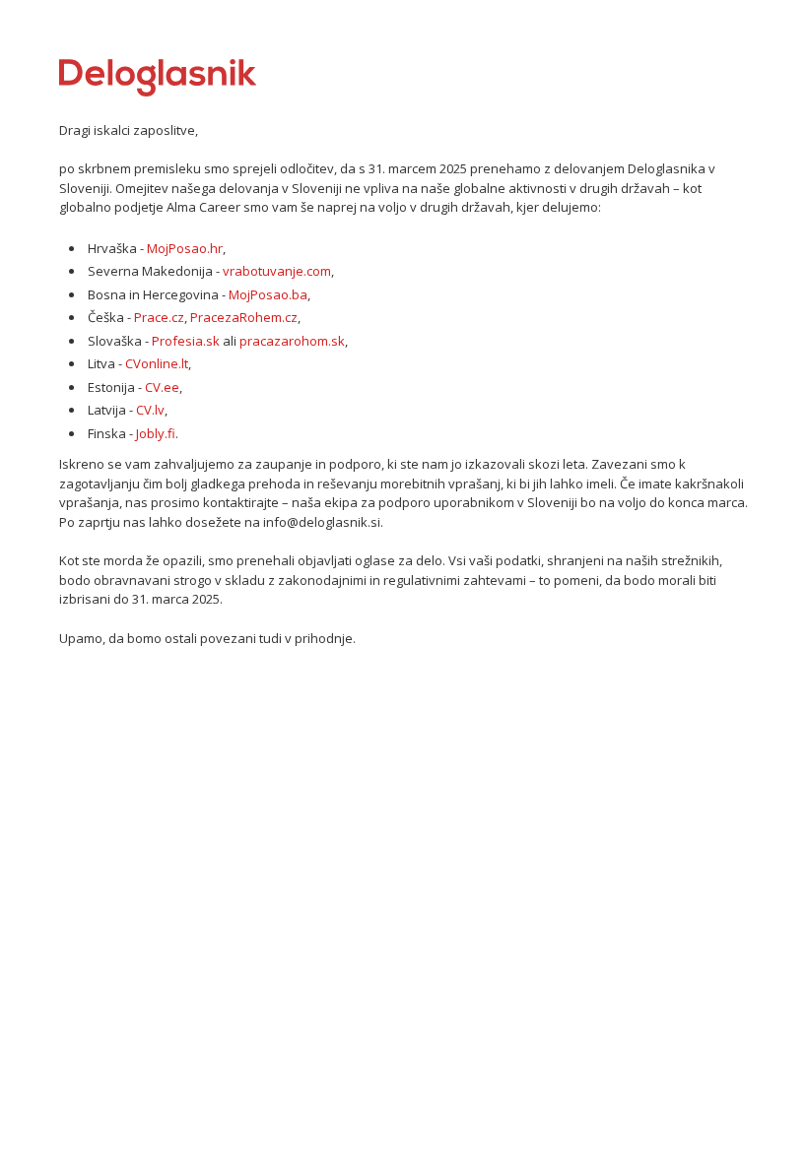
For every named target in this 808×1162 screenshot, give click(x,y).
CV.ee (162, 387)
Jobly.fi (155, 433)
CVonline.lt (156, 363)
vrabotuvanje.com (277, 271)
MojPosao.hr (185, 248)
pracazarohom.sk (292, 341)
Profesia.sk (186, 341)
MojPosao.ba (268, 294)
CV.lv (150, 410)
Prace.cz (159, 317)
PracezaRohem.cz (244, 317)
